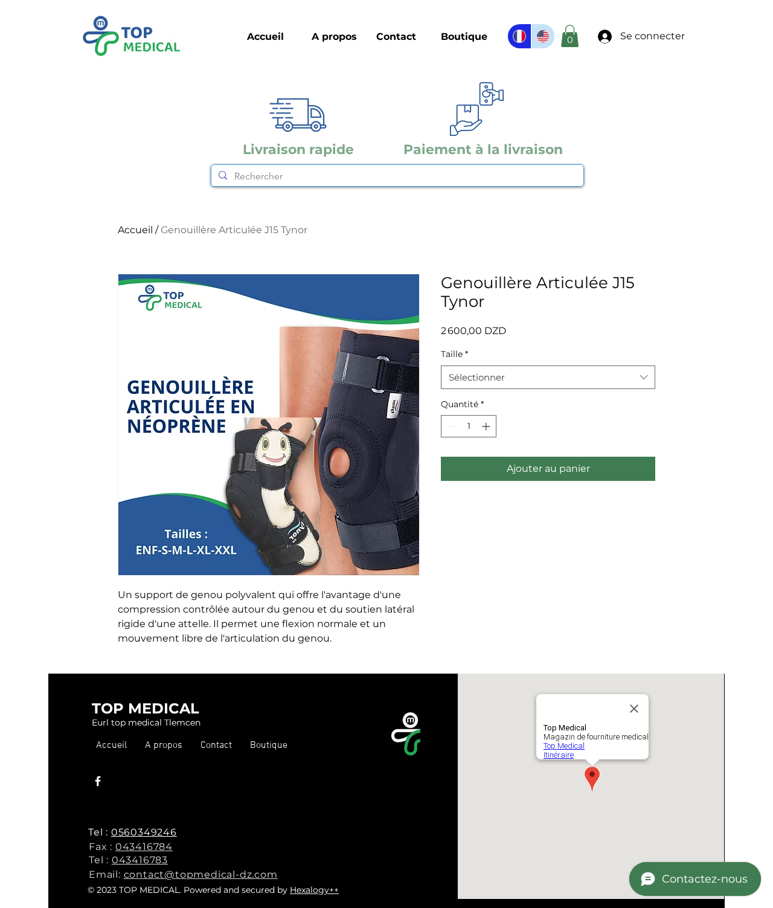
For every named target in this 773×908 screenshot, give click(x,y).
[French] (519, 36)
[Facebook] (97, 781)
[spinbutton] (469, 426)
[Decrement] (450, 426)
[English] (542, 36)
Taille (454, 354)
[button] (464, 37)
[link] (569, 36)
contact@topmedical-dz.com (201, 874)
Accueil (135, 230)
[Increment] (487, 426)
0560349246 (144, 832)
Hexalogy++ (314, 889)
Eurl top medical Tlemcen (146, 722)
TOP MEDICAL (145, 708)
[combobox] (548, 377)
